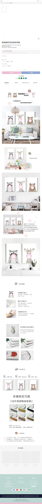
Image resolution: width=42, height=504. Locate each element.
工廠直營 (10, 3)
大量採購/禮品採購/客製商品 (8, 483)
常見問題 (8, 481)
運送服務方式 (8, 482)
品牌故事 (21, 481)
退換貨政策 (17, 499)
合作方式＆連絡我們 (21, 482)
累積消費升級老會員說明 (8, 486)
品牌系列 (6, 3)
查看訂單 (8, 485)
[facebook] (21, 78)
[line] (19, 78)
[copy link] (26, 78)
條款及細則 (21, 499)
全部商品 (2, 3)
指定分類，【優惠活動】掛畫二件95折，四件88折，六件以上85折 (15, 52)
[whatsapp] (23, 78)
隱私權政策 (25, 499)
